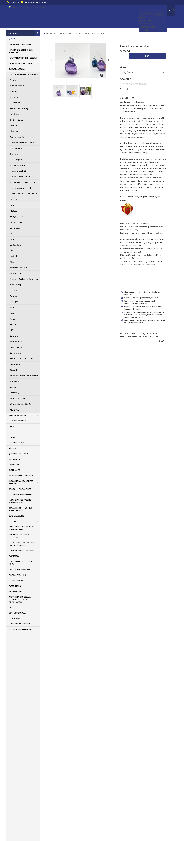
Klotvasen (15, 210)
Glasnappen (16, 159)
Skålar (12, 437)
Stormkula (15, 364)
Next (108, 59)
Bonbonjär (15, 102)
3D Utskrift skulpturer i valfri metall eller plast (22, 528)
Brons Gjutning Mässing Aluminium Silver (20, 501)
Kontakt (143, 30)
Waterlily (14, 392)
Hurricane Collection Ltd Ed (23, 193)
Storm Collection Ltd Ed (21, 358)
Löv (12, 250)
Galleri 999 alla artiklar (20, 489)
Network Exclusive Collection (24, 279)
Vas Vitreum (14, 556)
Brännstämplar (16, 580)
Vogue (13, 387)
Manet (13, 262)
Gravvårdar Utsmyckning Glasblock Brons (20, 509)
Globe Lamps (14, 470)
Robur (13, 313)
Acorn (13, 80)
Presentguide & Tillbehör (20, 494)
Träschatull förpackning (20, 569)
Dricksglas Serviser (17, 415)
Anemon (14, 91)
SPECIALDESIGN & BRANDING (20, 629)
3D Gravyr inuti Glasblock (21, 44)
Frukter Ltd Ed (17, 137)
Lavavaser (15, 228)
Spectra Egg (16, 347)
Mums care (15, 273)
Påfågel (14, 301)
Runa (12, 319)
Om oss (143, 17)
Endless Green (15, 591)
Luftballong (16, 245)
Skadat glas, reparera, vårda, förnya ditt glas (22, 544)
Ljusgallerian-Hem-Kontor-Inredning (21, 482)
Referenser (145, 20)
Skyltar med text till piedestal (23, 58)
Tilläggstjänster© (17, 575)
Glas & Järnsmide (16, 516)
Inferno (13, 199)
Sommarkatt (16, 341)
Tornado (14, 381)
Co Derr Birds (16, 120)
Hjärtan (12, 448)
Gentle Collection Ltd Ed (22, 142)
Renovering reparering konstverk (19, 536)
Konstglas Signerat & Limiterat (23, 74)
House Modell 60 (18, 171)
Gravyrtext (125, 78)
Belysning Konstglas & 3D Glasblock (21, 51)
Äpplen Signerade (16, 443)
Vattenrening (15, 586)
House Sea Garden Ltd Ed (22, 182)
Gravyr (123, 67)
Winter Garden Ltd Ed (20, 404)
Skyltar (12, 521)
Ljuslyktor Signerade (18, 453)
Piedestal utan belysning (20, 63)
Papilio (13, 296)
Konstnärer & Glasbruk (152, 13)
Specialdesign (147, 26)
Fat (10, 432)
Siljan (13, 324)
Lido (12, 239)
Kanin (13, 205)
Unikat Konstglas (17, 69)
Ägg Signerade (15, 459)
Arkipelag (15, 97)
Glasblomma (16, 148)
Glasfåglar (15, 154)
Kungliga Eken (17, 216)
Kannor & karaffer (17, 421)
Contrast (14, 125)
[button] (175, 9)
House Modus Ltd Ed (20, 176)
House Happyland (18, 165)
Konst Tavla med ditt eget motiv (21, 562)
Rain (12, 307)
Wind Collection (18, 398)
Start (142, 10)
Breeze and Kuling (19, 108)
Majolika (14, 256)
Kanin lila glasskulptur (95, 33)
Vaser (11, 426)
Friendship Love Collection (21, 475)
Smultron (14, 336)
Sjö (11, 330)
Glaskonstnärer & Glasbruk (22, 550)
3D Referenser (147, 23)
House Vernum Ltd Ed (20, 188)
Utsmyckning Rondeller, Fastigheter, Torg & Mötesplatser (20, 599)
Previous (51, 59)
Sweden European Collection (24, 375)
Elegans (14, 131)
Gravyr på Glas (16, 464)
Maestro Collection (19, 267)
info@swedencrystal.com (36, 2)
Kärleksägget (16, 222)
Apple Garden (17, 85)
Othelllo (14, 290)
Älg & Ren (15, 410)
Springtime (15, 353)
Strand (13, 370)
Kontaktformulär (17, 613)
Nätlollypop (16, 284)
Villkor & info (15, 618)
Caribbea (14, 114)
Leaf (12, 233)
